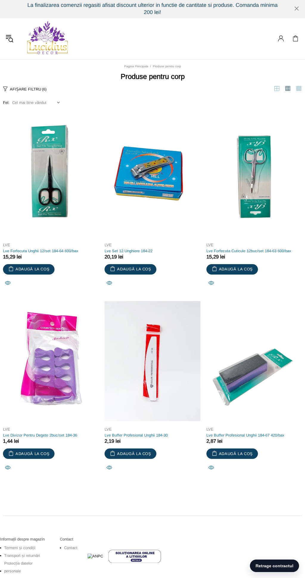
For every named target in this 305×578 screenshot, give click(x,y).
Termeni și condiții (19, 548)
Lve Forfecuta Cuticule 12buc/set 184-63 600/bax (248, 251)
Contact (70, 548)
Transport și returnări (22, 555)
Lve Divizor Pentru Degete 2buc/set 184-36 (40, 435)
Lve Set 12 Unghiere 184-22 (128, 251)
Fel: (6, 102)
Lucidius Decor (46, 38)
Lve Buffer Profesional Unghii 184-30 (136, 435)
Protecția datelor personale (18, 567)
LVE (6, 245)
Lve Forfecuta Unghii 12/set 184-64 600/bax (40, 251)
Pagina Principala (136, 66)
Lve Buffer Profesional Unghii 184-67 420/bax (245, 435)
